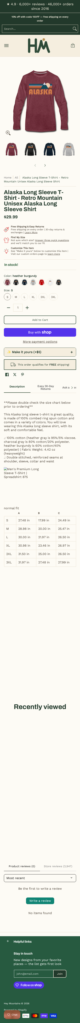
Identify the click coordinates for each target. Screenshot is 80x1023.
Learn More (31, 232)
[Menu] (6, 45)
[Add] (27, 308)
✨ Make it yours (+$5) (40, 352)
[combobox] (37, 29)
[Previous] (6, 101)
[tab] (17, 388)
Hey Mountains (39, 46)
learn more (54, 254)
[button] (73, 45)
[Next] (73, 101)
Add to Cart (40, 319)
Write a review (40, 901)
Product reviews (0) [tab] (22, 866)
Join (60, 973)
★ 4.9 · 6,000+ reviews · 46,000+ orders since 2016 (40, 6)
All (16, 177)
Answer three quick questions (52, 240)
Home (7, 177)
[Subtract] (8, 308)
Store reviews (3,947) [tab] (58, 866)
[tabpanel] (40, 482)
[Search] (75, 29)
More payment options (40, 341)
